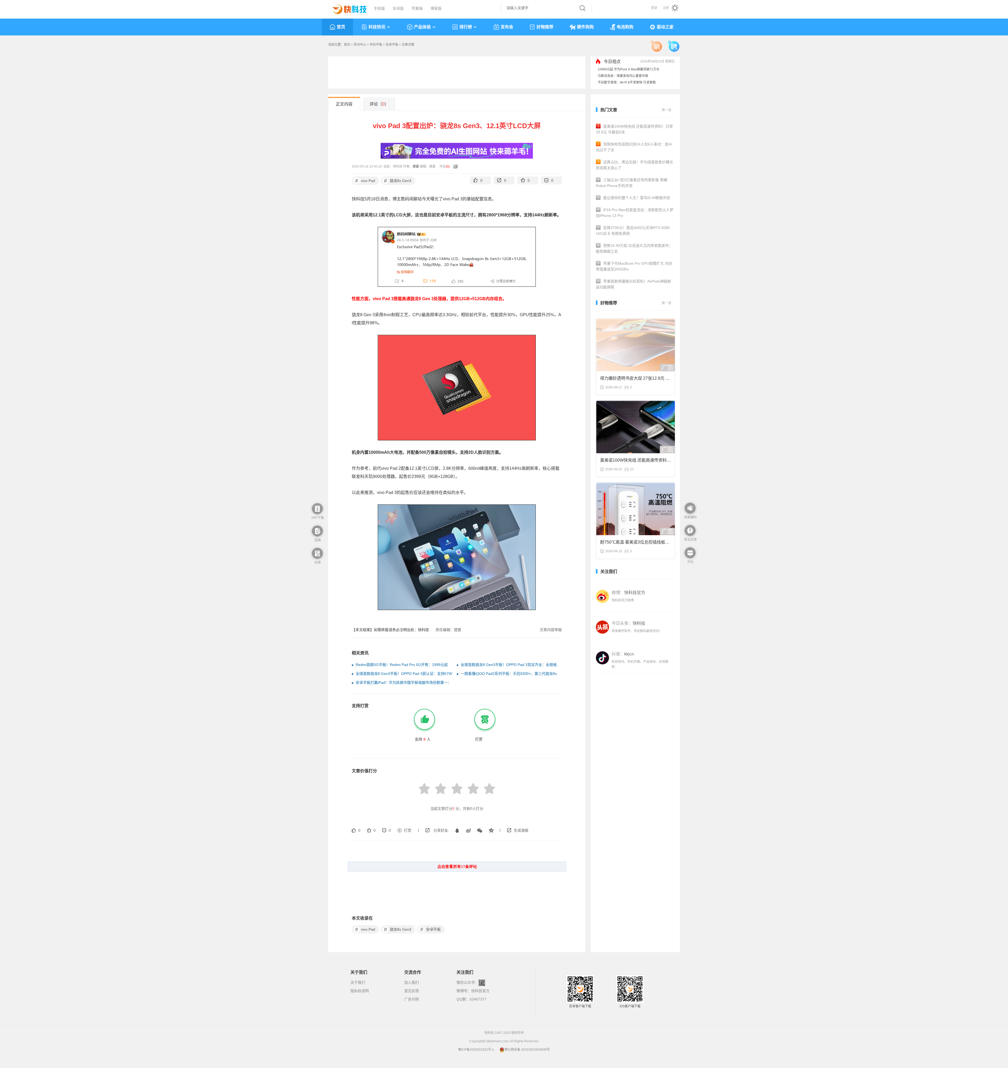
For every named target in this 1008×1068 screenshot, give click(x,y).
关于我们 (357, 982)
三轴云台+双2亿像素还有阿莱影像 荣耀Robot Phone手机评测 (631, 183)
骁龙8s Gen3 (398, 181)
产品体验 (422, 27)
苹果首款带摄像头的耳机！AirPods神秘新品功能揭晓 (633, 284)
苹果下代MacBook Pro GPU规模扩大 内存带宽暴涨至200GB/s (634, 266)
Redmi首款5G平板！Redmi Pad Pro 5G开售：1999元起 (402, 665)
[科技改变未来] (346, 7)
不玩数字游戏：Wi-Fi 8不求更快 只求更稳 (627, 82)
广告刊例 (411, 999)
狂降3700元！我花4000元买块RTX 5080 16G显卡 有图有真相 (633, 231)
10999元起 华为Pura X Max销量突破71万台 (628, 69)
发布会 (507, 27)
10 (632, 469)
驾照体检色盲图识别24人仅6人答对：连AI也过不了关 (634, 147)
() (448, 166)
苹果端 (417, 8)
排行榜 (465, 27)
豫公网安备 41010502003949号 (527, 1049)
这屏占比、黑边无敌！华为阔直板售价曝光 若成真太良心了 (634, 165)
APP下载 (317, 518)
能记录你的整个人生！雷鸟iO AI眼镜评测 (633, 198)
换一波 (666, 110)
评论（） (379, 104)
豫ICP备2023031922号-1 (476, 1049)
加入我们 (411, 982)
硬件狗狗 (585, 27)
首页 (341, 27)
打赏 (407, 830)
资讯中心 (360, 44)
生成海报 (521, 830)
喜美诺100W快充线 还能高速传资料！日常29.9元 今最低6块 (634, 129)
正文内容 (344, 104)
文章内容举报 (551, 630)
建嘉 (416, 166)
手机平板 (376, 44)
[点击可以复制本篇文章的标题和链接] (454, 166)
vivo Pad (365, 181)
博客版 (436, 8)
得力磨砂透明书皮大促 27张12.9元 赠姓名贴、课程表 (635, 380)
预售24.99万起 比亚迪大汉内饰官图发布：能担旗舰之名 (634, 248)
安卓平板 (392, 44)
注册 (666, 8)
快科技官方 (480, 991)
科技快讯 (377, 27)
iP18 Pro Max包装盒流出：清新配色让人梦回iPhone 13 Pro (634, 213)
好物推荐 (545, 27)
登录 (654, 8)
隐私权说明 (359, 991)
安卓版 (398, 8)
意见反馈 (411, 991)
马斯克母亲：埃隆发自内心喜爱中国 (623, 76)
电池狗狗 (625, 27)
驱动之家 (665, 27)
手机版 (379, 8)
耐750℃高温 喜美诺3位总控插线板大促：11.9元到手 (634, 544)
